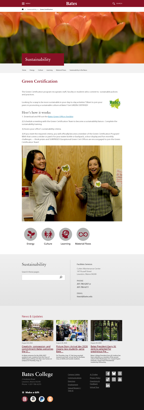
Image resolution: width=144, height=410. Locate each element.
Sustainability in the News (78, 70)
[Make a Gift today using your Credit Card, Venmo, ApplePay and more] (25, 399)
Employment (73, 385)
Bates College (37, 374)
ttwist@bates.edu (84, 296)
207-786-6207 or (84, 284)
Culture (40, 70)
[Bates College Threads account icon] (120, 373)
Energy (32, 70)
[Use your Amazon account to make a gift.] (33, 399)
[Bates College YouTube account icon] (120, 379)
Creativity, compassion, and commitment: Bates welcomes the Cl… (37, 349)
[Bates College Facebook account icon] (108, 373)
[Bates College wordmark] (71, 3)
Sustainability (32, 9)
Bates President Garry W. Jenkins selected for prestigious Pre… (103, 349)
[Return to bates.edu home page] (24, 9)
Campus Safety (74, 374)
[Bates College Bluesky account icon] (114, 373)
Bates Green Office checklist (60, 116)
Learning (50, 70)
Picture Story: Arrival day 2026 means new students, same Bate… (72, 349)
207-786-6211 (83, 287)
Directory (71, 381)
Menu (28, 3)
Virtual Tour (94, 387)
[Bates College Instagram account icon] (114, 379)
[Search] (61, 277)
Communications (74, 378)
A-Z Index (94, 374)
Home (24, 70)
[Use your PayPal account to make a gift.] (42, 399)
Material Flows (61, 70)
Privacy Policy (95, 378)
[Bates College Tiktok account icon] (108, 379)
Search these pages (30, 272)
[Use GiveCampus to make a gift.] (50, 399)
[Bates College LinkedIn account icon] (108, 385)
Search (119, 3)
